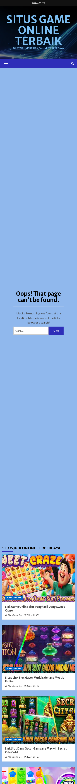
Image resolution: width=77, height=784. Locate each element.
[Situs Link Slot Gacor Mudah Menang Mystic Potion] (38, 649)
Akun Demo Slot (15, 615)
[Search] (72, 63)
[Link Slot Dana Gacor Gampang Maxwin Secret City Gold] (38, 720)
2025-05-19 (33, 686)
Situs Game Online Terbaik (38, 30)
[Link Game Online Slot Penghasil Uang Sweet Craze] (38, 578)
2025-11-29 (33, 615)
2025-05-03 (33, 756)
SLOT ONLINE (14, 597)
